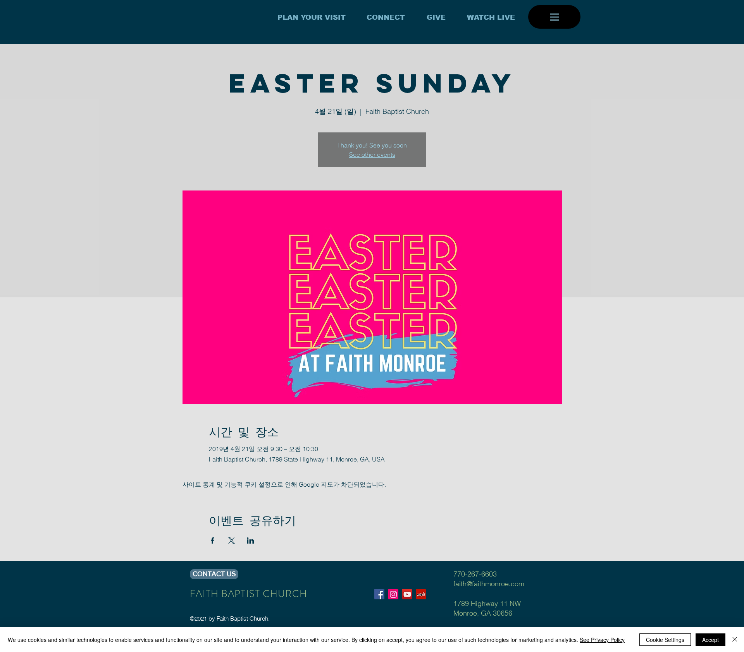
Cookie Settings (665, 639)
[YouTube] (407, 594)
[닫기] (734, 639)
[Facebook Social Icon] (379, 594)
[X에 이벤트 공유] (231, 540)
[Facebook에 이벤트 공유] (212, 540)
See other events (372, 154)
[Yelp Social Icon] (421, 594)
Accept (710, 639)
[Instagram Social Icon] (393, 594)
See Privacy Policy (602, 639)
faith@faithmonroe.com (488, 583)
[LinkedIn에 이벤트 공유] (250, 540)
